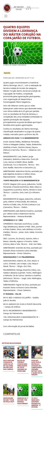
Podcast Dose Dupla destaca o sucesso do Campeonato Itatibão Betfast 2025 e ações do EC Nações (36, 368)
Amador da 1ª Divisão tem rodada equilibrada (22, 400)
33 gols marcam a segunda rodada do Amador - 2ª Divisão (36, 402)
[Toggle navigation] (5, 16)
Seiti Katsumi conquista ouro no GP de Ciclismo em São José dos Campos (8, 365)
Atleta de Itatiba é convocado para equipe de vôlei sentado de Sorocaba (22, 366)
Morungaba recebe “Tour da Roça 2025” (8, 400)
